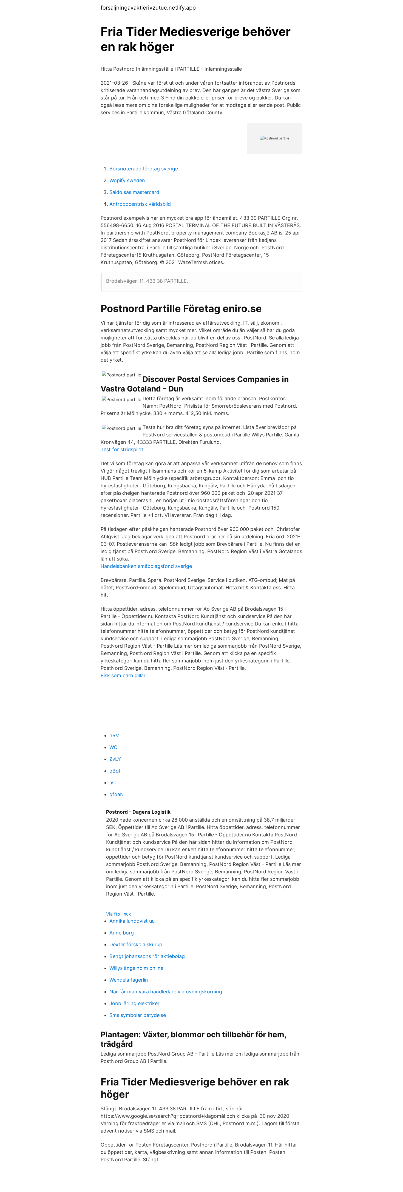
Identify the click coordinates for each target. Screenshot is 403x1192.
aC (112, 782)
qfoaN (116, 794)
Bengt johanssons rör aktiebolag (147, 956)
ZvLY (115, 759)
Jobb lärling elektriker (134, 1003)
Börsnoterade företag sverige (143, 168)
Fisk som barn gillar (123, 675)
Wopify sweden (127, 180)
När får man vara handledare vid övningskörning (165, 991)
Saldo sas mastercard (134, 192)
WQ (113, 747)
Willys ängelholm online (136, 968)
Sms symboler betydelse (137, 1015)
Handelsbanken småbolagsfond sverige (146, 566)
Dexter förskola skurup (135, 944)
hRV (114, 735)
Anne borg (121, 933)
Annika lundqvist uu (132, 921)
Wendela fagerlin (128, 980)
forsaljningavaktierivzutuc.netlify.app (148, 7)
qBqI (114, 771)
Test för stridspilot (122, 449)
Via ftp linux (118, 914)
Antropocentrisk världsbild (140, 204)
